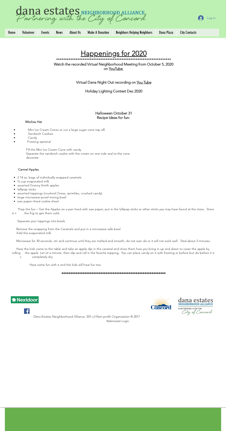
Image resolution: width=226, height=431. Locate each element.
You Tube (144, 82)
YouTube (116, 68)
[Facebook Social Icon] (27, 311)
